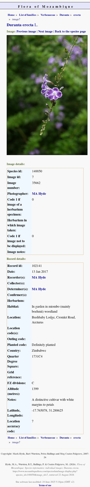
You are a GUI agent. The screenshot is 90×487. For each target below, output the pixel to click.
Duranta (64, 15)
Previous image (26, 31)
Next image (45, 31)
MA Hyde (39, 193)
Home (11, 15)
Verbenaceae (48, 15)
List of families (27, 15)
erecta (77, 15)
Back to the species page (70, 31)
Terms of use (45, 485)
